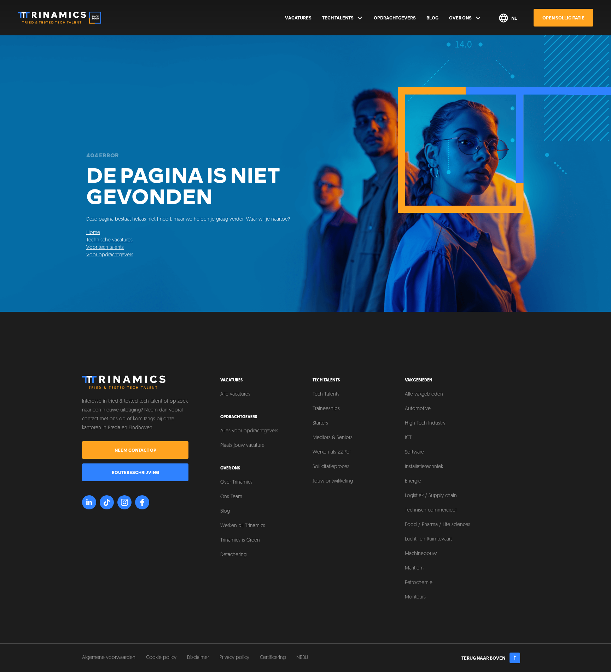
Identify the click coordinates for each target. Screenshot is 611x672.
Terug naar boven (483, 658)
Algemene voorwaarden (108, 657)
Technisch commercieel (430, 510)
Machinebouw (421, 553)
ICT (408, 437)
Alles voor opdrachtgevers (249, 431)
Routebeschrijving (135, 472)
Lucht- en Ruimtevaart (428, 539)
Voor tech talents (105, 247)
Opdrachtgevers (395, 18)
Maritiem (414, 568)
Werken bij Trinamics (242, 525)
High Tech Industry (425, 423)
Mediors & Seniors (333, 437)
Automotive (418, 408)
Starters (320, 423)
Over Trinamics (236, 482)
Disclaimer (198, 657)
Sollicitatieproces (331, 466)
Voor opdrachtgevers (109, 255)
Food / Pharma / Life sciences (437, 524)
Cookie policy (161, 657)
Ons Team (231, 496)
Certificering (273, 657)
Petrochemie (418, 582)
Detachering (233, 554)
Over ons (460, 18)
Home (93, 232)
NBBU (302, 657)
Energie (413, 481)
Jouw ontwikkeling (333, 481)
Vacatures (298, 18)
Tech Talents (338, 18)
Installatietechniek (424, 466)
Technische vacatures (109, 240)
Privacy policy (234, 657)
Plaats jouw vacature (242, 445)
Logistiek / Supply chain (431, 495)
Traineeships (326, 408)
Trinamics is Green (240, 540)
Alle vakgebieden (424, 394)
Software (414, 452)
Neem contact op (135, 450)
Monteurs (415, 597)
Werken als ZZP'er (332, 452)
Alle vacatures (235, 394)
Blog (432, 18)
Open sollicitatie (563, 18)
